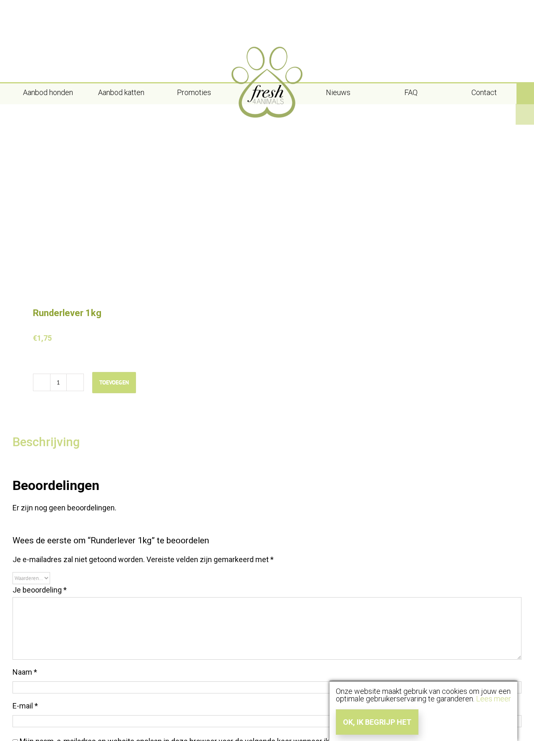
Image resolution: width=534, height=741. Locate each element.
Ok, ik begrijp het (377, 722)
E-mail (25, 705)
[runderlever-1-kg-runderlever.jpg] (135, 205)
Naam (25, 672)
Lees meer (493, 698)
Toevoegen (114, 382)
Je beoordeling (40, 589)
